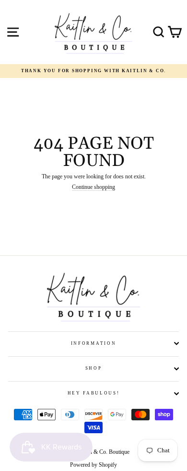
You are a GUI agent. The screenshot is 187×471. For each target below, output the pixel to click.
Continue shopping (93, 187)
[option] (93, 71)
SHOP (93, 368)
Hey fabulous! (94, 393)
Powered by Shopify (93, 464)
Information (93, 343)
